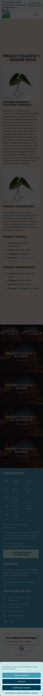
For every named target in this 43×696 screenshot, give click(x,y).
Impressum (34, 693)
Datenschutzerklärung (23, 693)
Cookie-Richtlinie (10, 693)
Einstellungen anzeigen (21, 688)
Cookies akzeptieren (21, 675)
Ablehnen (21, 681)
